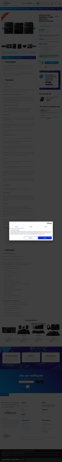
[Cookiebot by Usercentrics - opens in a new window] (47, 223)
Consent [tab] (16, 226)
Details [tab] (31, 226)
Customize (30, 237)
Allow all (44, 237)
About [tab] (45, 226)
